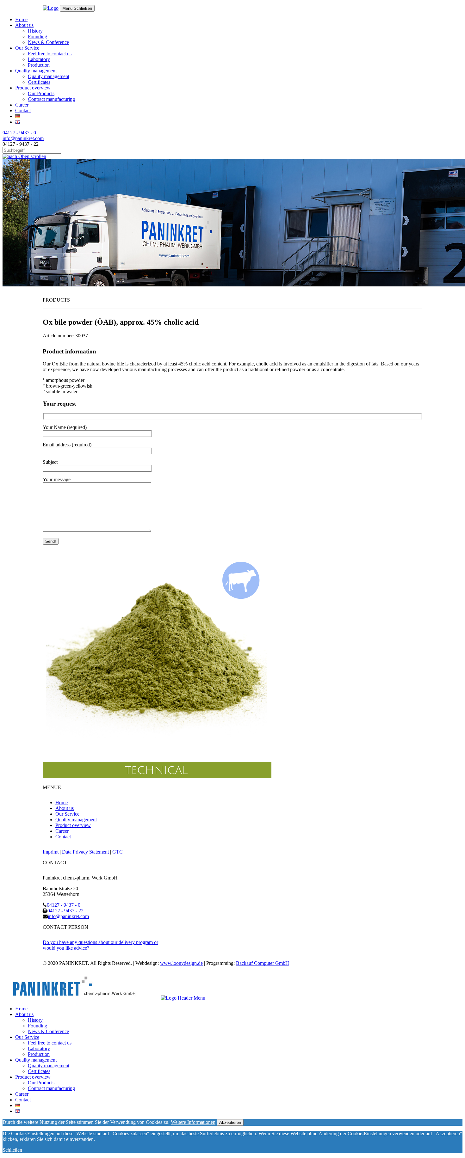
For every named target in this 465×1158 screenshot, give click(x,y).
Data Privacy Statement (85, 852)
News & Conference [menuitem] (48, 1031)
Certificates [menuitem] (39, 1071)
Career (21, 104)
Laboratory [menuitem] (39, 1048)
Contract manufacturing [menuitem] (51, 1088)
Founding (37, 36)
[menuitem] (17, 1105)
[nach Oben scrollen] (24, 156)
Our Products (41, 93)
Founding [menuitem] (37, 1025)
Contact (23, 110)
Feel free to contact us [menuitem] (49, 1042)
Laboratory (39, 59)
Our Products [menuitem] (41, 1082)
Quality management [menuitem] (36, 1060)
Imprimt (51, 852)
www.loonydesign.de (181, 963)
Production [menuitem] (39, 1054)
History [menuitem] (35, 1020)
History (35, 31)
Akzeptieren (230, 1122)
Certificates (39, 82)
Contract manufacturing (51, 99)
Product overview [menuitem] (33, 1077)
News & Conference (48, 42)
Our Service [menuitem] (27, 1037)
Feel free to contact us (49, 53)
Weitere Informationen (193, 1122)
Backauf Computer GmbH (262, 963)
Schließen (12, 1150)
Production (39, 65)
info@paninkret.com (23, 138)
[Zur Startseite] (51, 8)
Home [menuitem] (21, 1008)
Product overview (33, 87)
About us (24, 25)
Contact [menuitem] (23, 1099)
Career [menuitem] (21, 1094)
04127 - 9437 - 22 (65, 910)
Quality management (36, 70)
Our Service (27, 48)
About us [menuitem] (24, 1014)
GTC (117, 852)
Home (21, 19)
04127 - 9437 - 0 (19, 132)
